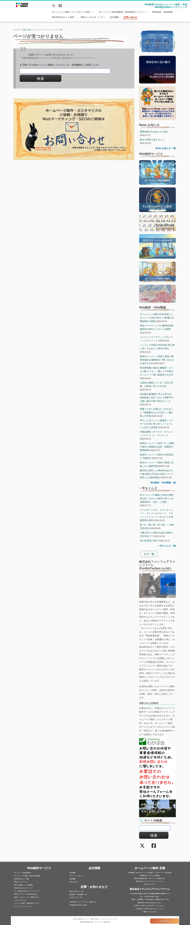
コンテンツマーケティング (23, 906)
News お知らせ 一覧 (166, 148)
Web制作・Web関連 (162, 11)
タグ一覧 (149, 554)
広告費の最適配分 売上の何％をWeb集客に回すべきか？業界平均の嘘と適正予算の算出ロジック (156, 397)
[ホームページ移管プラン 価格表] (157, 102)
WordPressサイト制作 (63, 17)
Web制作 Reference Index (78, 905)
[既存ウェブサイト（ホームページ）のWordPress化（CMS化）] (157, 246)
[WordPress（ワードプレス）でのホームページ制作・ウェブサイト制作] (157, 199)
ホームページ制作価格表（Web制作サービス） (122, 11)
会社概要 (114, 17)
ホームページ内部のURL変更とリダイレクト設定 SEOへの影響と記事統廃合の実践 (157, 318)
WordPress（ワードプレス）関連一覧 (82, 902)
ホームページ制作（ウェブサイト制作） (72, 11)
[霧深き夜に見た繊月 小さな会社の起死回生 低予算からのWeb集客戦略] (157, 69)
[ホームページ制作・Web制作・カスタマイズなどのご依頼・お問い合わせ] (73, 129)
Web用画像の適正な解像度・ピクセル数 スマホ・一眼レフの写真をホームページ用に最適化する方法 (157, 371)
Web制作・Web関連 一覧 (163, 482)
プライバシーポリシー (77, 875)
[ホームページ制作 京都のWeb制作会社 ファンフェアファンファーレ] (22, 5)
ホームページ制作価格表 (22, 872)
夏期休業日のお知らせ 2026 (154, 131)
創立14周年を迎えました (152, 139)
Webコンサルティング (92, 17)
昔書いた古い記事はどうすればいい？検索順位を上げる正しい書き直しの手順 (156, 412)
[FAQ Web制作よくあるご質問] (157, 293)
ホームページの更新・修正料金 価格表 (27, 875)
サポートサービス (20, 900)
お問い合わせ (130, 17)
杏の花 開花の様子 (149, 540)
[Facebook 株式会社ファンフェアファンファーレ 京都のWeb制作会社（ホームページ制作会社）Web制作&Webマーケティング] (61, 5)
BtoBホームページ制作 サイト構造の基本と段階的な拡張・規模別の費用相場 (157, 446)
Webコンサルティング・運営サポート (27, 897)
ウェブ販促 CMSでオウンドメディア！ (27, 891)
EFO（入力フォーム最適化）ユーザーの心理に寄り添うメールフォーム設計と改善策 (156, 424)
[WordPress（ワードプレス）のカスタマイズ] (157, 222)
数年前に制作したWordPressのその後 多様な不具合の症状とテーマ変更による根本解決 (157, 474)
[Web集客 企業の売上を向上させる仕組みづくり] (157, 41)
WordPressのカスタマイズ (23, 888)
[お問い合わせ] (157, 808)
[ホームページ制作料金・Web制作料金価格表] (157, 172)
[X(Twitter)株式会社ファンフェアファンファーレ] (54, 5)
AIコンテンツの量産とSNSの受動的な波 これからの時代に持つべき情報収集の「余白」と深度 (157, 498)
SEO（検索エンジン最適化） (24, 885)
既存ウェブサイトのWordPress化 (25, 894)
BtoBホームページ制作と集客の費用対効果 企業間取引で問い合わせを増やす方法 (157, 360)
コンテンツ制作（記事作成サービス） (27, 903)
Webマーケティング (21, 882)
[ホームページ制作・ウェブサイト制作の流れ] (157, 271)
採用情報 (72, 879)
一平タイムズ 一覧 (166, 545)
